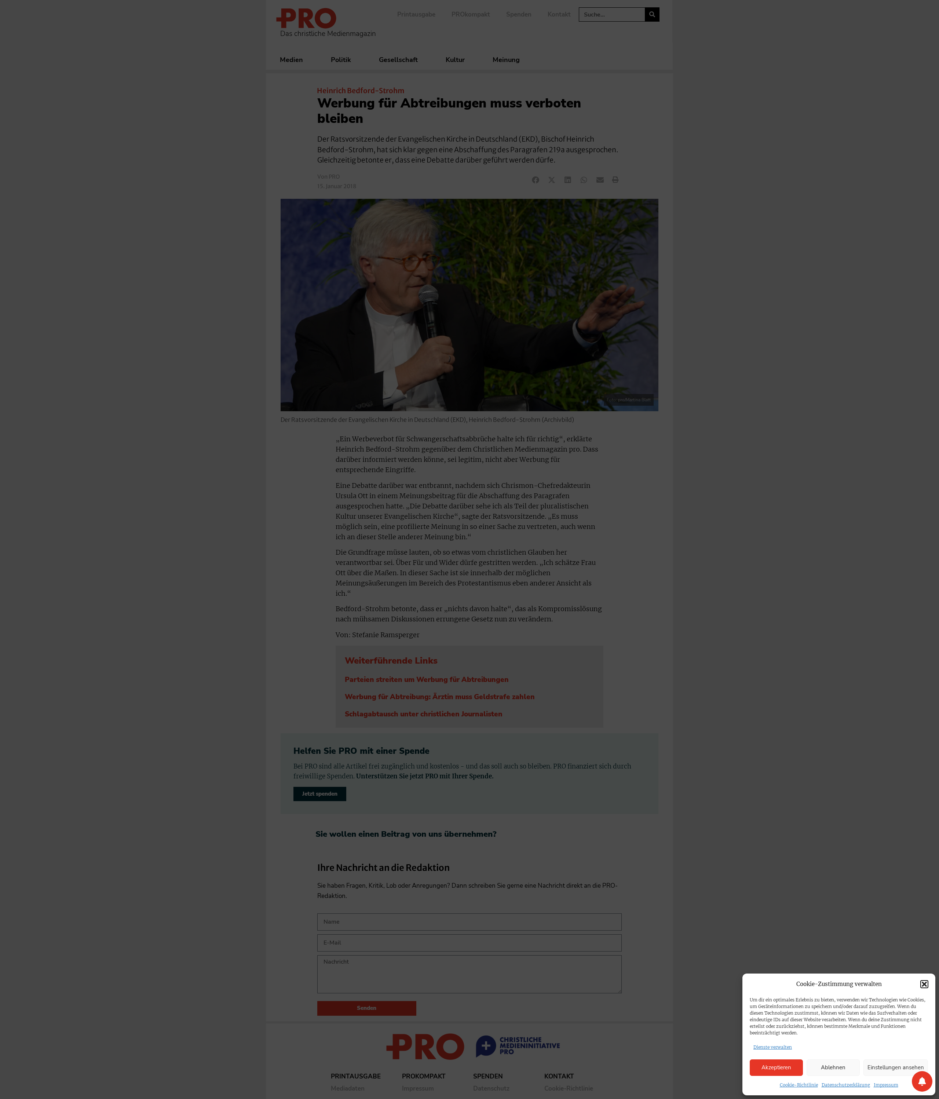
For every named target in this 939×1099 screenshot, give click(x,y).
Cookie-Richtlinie (799, 1085)
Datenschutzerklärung (846, 1085)
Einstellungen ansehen (895, 1067)
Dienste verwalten (772, 1047)
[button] (924, 984)
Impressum (886, 1085)
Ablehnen (833, 1067)
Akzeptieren (776, 1067)
